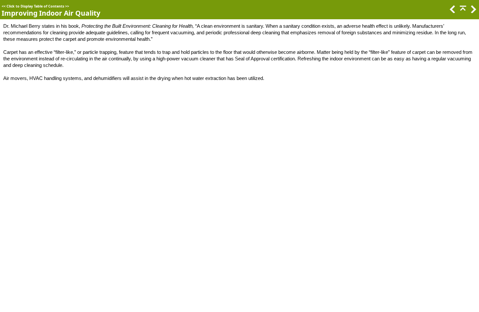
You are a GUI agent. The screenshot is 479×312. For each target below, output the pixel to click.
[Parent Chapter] (462, 11)
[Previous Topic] (452, 11)
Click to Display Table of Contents (35, 6)
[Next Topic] (472, 11)
